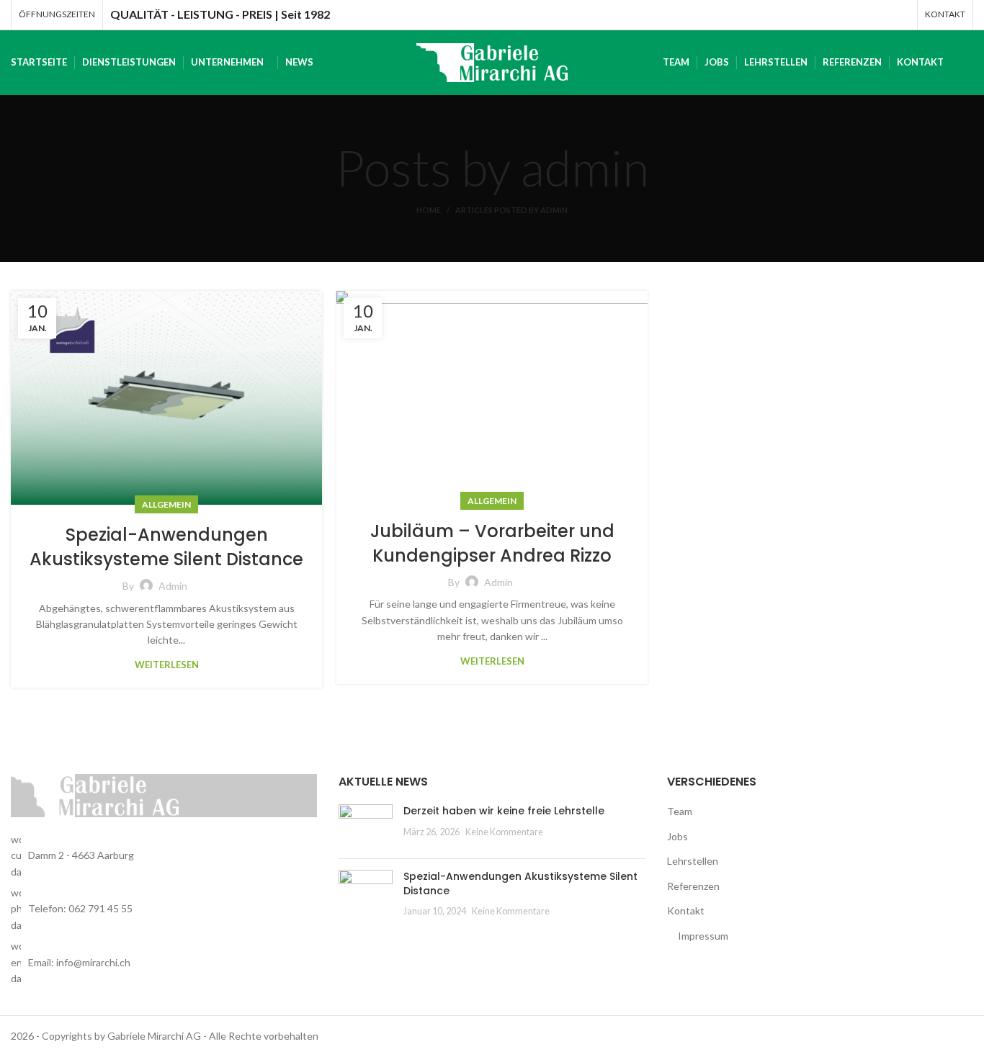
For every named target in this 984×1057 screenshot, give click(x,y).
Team (679, 811)
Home (428, 210)
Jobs (677, 836)
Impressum (703, 936)
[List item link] (164, 909)
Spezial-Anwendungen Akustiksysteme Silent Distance (166, 547)
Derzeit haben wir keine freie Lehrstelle (503, 811)
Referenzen (693, 886)
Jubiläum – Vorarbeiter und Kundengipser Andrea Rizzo (492, 543)
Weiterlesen (167, 665)
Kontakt (686, 910)
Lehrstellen (692, 861)
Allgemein (166, 504)
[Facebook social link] (900, 15)
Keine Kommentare (504, 832)
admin (584, 167)
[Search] (968, 62)
